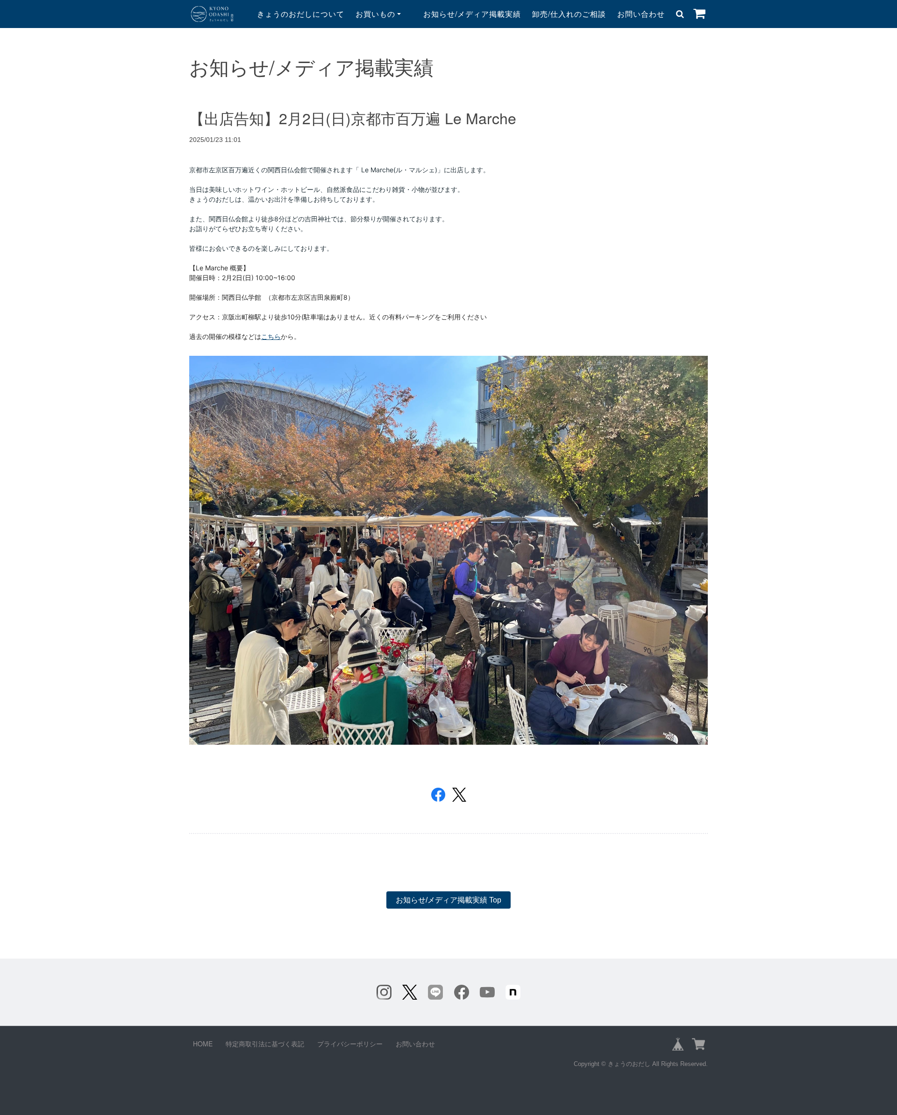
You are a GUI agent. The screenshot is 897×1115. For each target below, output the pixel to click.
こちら (271, 336)
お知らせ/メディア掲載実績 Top (448, 900)
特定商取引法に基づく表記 (265, 1043)
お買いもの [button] (375, 13)
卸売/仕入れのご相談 (569, 13)
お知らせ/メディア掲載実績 (472, 13)
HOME (203, 1043)
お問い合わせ (641, 13)
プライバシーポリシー (350, 1043)
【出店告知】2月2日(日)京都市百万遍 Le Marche (352, 117)
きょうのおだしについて (300, 13)
